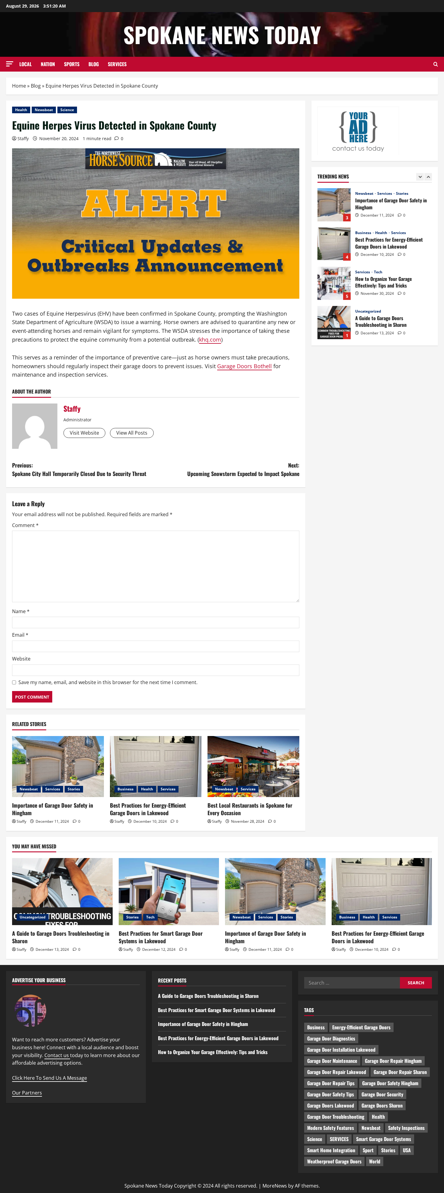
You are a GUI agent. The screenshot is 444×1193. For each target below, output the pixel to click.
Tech (378, 233)
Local (25, 64)
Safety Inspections (406, 1127)
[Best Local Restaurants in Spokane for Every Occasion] (253, 766)
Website (21, 658)
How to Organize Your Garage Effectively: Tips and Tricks (334, 244)
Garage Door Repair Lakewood (336, 1072)
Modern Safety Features (330, 1127)
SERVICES (117, 64)
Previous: (79, 469)
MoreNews (274, 1185)
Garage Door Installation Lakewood (341, 1049)
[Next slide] (428, 177)
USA (407, 1150)
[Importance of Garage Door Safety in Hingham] (58, 766)
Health (21, 109)
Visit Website (84, 432)
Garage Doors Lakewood (330, 1105)
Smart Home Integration (331, 1150)
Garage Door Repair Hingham (393, 1060)
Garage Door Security (382, 1094)
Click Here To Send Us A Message (49, 1078)
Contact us (57, 1055)
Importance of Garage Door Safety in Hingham (52, 809)
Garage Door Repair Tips (331, 1083)
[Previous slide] (420, 177)
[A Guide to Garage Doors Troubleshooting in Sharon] (62, 891)
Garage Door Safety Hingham (390, 1083)
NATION (48, 64)
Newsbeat (44, 109)
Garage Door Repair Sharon (400, 1072)
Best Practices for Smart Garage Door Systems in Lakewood (334, 322)
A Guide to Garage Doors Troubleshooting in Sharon (334, 283)
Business (125, 789)
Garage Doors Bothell (244, 366)
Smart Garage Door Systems (383, 1139)
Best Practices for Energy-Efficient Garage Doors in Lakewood (148, 809)
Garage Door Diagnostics (331, 1038)
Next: (243, 469)
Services (52, 789)
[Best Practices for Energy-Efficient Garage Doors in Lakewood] (156, 766)
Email (20, 635)
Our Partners (27, 1092)
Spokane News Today (222, 34)
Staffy (23, 138)
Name (21, 611)
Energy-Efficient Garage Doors (361, 1027)
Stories (74, 789)
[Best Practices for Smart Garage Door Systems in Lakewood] (169, 891)
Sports (71, 64)
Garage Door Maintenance (332, 1060)
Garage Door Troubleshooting (335, 1116)
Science (67, 109)
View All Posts (131, 432)
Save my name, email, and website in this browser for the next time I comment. (108, 682)
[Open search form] (435, 64)
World (374, 1161)
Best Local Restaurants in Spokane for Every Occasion (250, 809)
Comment (25, 525)
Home (19, 85)
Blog (93, 64)
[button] (9, 63)
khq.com (210, 339)
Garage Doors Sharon (382, 1105)
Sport (368, 1150)
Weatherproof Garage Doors (334, 1161)
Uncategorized (368, 272)
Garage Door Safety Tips (330, 1094)
